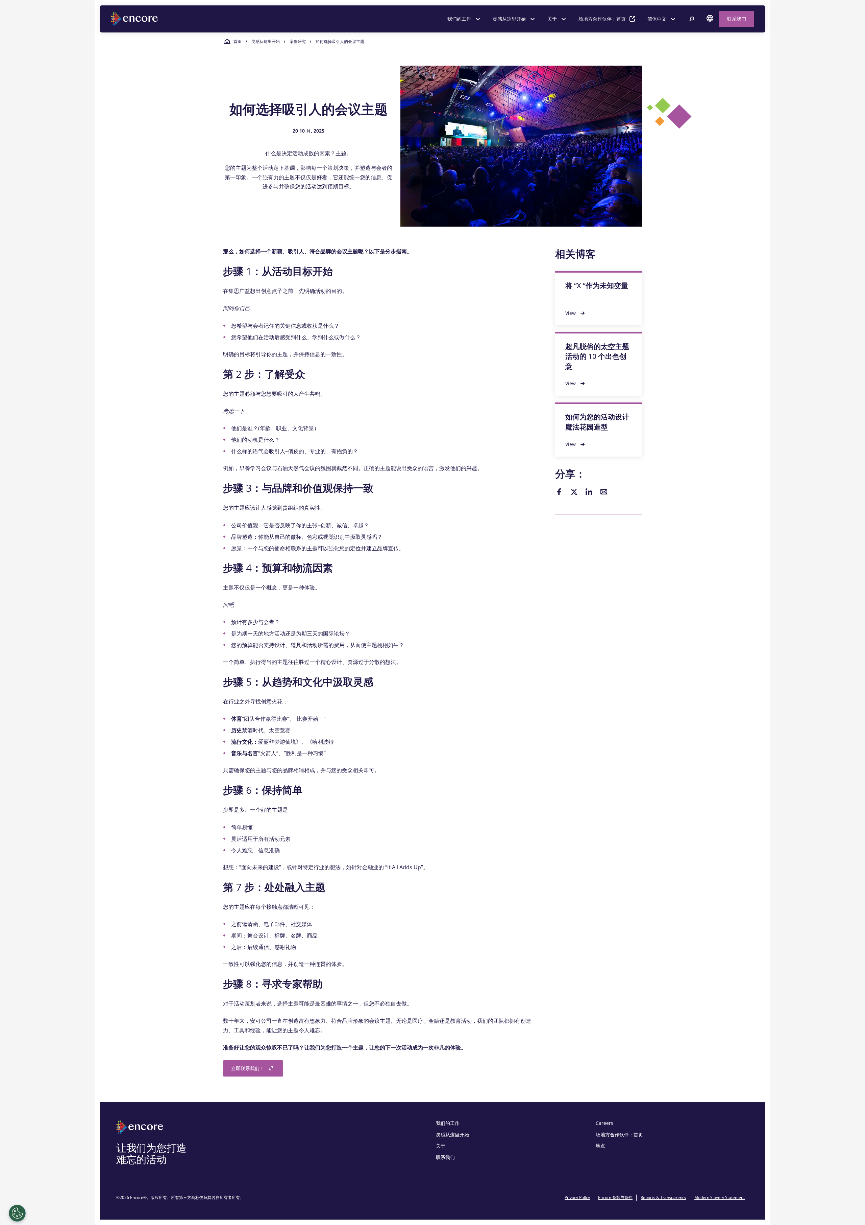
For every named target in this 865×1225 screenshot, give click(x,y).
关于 (552, 19)
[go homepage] (135, 19)
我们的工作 (459, 19)
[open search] (692, 18)
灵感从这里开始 (509, 19)
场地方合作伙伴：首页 (602, 19)
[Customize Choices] (17, 1213)
